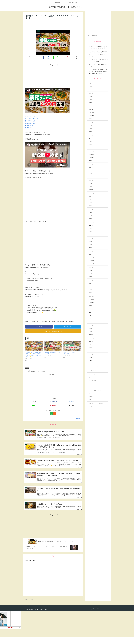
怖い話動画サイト (30, 121)
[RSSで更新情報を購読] (54, 413)
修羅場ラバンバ (29, 125)
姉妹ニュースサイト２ (31, 118)
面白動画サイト (29, 127)
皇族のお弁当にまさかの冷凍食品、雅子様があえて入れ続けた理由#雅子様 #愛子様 (98, 47)
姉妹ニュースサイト (31, 116)
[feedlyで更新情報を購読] (51, 413)
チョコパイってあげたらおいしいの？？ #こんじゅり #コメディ (98, 60)
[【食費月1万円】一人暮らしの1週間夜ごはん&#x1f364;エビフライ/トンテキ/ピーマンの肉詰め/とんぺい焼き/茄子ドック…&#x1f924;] (34, 346)
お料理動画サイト (30, 123)
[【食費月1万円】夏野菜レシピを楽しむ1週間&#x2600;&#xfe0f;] (53, 346)
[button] (76, 57)
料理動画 (43, 371)
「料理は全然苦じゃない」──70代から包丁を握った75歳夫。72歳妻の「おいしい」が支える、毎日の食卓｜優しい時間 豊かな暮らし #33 (98, 54)
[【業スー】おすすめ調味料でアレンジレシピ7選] (72, 346)
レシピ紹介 (33, 371)
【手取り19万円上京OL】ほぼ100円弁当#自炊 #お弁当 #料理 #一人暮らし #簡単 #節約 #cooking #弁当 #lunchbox (98, 71)
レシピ (28, 371)
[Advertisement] (53, 24)
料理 (27, 368)
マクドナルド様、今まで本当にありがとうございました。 (98, 65)
